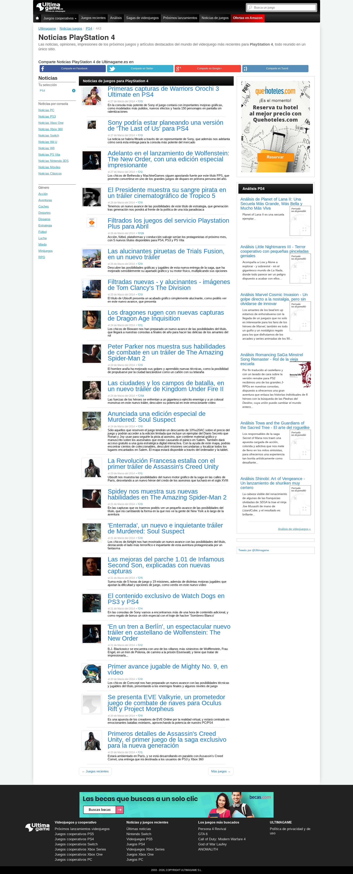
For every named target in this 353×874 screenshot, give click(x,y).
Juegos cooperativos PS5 (74, 834)
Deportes (44, 212)
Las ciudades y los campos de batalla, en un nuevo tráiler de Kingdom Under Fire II (166, 386)
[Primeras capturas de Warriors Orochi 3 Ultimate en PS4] (92, 95)
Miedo (42, 244)
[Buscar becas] (176, 805)
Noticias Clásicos (50, 173)
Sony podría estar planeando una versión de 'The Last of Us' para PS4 (165, 126)
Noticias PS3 (47, 116)
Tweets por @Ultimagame (253, 550)
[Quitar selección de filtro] (74, 91)
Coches (43, 206)
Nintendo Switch (138, 834)
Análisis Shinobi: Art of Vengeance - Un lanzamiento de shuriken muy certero (272, 483)
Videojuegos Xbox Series (145, 849)
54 (142, 395)
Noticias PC (46, 110)
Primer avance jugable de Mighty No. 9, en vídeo (168, 669)
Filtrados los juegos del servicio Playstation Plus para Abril (168, 224)
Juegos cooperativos (59, 18)
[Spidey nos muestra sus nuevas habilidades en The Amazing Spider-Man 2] (92, 498)
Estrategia (45, 225)
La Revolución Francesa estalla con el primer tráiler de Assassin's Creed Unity (163, 464)
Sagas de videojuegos (142, 18)
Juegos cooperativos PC (73, 860)
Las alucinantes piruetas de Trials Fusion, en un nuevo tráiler (166, 254)
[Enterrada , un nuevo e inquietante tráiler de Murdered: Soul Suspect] (92, 532)
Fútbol (42, 231)
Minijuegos (45, 250)
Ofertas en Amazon (248, 18)
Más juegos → (221, 771)
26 (142, 233)
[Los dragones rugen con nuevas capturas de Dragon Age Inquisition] (92, 319)
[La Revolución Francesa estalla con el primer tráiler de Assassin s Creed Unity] (92, 467)
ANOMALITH (208, 849)
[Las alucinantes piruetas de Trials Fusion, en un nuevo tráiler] (92, 258)
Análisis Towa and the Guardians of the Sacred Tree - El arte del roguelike (274, 425)
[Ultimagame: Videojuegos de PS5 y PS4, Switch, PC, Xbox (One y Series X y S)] (50, 7)
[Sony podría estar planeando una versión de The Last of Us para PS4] (92, 124)
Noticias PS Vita (49, 154)
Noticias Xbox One (51, 123)
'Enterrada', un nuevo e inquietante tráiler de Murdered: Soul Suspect (165, 528)
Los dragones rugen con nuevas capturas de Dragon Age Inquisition (166, 316)
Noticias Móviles (49, 167)
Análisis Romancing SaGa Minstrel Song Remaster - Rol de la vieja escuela (271, 359)
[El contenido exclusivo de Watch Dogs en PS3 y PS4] (92, 603)
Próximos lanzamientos (180, 18)
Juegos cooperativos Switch (76, 844)
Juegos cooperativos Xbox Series (80, 849)
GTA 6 (203, 834)
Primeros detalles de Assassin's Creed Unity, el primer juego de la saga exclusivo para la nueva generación (167, 740)
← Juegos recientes (95, 771)
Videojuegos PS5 (139, 839)
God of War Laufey (212, 844)
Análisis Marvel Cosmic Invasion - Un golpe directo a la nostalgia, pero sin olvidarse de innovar (274, 299)
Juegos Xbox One (140, 854)
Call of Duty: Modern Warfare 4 (222, 839)
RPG (41, 257)
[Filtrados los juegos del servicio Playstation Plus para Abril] (92, 222)
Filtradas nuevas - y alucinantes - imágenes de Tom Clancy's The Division (169, 285)
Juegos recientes (93, 18)
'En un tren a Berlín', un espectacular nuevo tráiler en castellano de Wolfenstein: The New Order (169, 633)
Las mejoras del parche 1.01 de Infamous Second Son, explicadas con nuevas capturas (166, 565)
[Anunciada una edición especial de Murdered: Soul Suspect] (92, 420)
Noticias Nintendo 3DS (53, 161)
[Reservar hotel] (275, 126)
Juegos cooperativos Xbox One (79, 854)
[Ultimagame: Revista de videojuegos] (37, 18)
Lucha (42, 238)
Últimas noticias (138, 829)
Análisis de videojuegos (293, 529)
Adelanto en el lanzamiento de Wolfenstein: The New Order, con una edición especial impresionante (168, 159)
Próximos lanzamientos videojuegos (82, 829)
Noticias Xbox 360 (50, 129)
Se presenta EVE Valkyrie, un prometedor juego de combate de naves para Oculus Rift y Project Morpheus (166, 703)
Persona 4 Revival (212, 829)
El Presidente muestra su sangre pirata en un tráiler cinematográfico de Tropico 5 (167, 193)
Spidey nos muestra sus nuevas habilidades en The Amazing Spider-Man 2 (167, 494)
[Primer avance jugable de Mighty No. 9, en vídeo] (92, 673)
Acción (43, 193)
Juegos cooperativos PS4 (74, 839)
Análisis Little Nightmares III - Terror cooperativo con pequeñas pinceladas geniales (274, 251)
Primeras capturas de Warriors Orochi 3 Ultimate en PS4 (163, 92)
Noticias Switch (48, 135)
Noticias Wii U (47, 142)
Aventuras (45, 200)
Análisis (116, 18)
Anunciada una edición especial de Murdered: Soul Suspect (157, 417)
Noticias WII (46, 148)
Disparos (44, 219)
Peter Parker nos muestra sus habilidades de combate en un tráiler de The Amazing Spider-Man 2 (167, 352)
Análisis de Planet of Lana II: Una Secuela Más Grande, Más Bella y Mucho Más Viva (271, 203)
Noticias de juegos (215, 18)
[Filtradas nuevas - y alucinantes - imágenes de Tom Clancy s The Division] (92, 289)
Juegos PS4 (135, 844)
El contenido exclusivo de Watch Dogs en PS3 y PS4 (166, 599)
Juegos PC (134, 860)
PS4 (42, 90)
